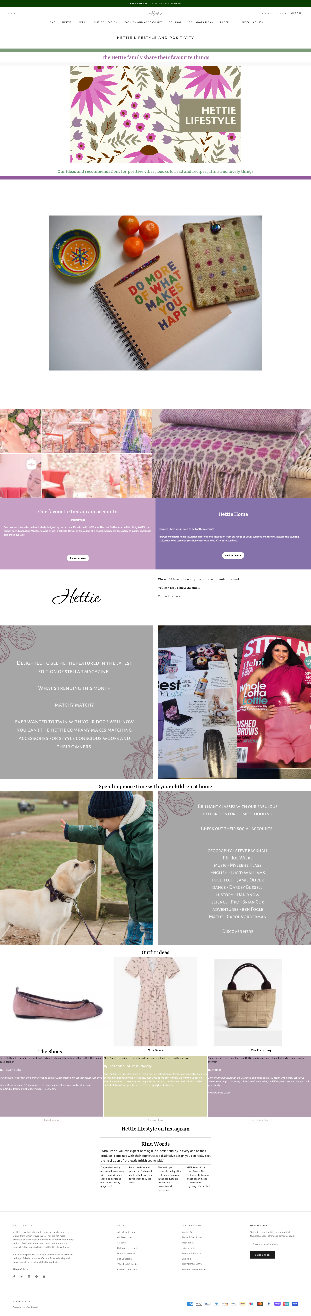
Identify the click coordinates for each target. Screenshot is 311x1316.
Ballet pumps (51, 1119)
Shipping (186, 1258)
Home (52, 22)
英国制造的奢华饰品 (192, 1264)
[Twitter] (21, 1276)
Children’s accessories (128, 1248)
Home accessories (126, 1253)
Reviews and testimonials (195, 1269)
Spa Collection (124, 1258)
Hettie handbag (260, 1120)
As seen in (227, 22)
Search (281, 13)
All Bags (121, 1242)
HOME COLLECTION (105, 22)
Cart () (297, 13)
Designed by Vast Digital (25, 1307)
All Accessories (124, 1237)
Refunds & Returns (191, 1253)
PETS (82, 22)
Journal (175, 22)
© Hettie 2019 (21, 1301)
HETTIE (67, 22)
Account (267, 13)
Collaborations (201, 22)
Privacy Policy (189, 1248)
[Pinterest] (36, 1276)
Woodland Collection (127, 1264)
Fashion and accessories (143, 22)
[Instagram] (29, 1276)
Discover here (78, 558)
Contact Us (187, 1232)
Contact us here (169, 596)
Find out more (233, 555)
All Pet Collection (126, 1232)
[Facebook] (14, 1276)
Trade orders (188, 1242)
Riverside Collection (127, 1269)
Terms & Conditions (192, 1237)
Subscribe (262, 1255)
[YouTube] (44, 1276)
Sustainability (253, 22)
